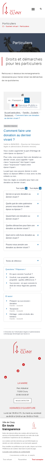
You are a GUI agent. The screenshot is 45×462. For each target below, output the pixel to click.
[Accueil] (3, 26)
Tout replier (20, 188)
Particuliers (24, 26)
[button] (33, 9)
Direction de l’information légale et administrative (22, 332)
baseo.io (27, 334)
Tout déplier (34, 188)
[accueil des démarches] (22, 95)
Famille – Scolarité (31, 113)
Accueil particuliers (12, 113)
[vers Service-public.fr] (25, 106)
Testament (9, 115)
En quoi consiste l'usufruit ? (21, 274)
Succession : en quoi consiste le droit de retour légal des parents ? (23, 285)
